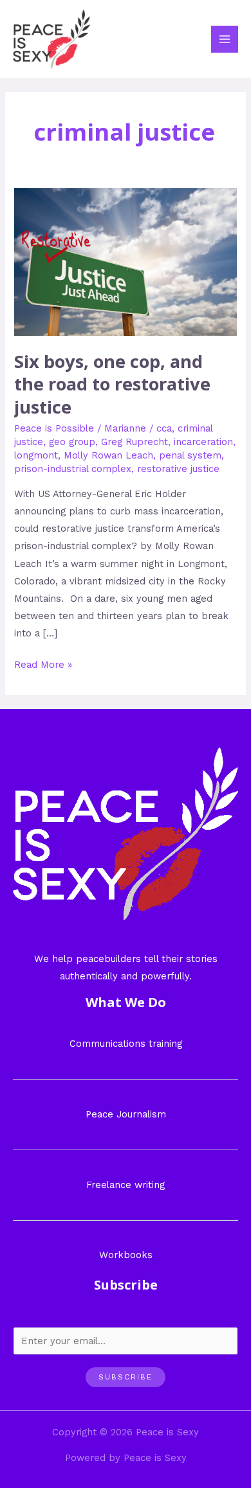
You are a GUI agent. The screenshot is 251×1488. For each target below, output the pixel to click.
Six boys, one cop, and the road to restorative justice (112, 384)
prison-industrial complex (72, 469)
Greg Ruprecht (134, 442)
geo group (72, 442)
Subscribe (125, 1376)
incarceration (203, 442)
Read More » (43, 663)
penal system (190, 455)
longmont (36, 455)
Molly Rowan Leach (108, 455)
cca (164, 428)
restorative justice (178, 469)
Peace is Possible (54, 428)
